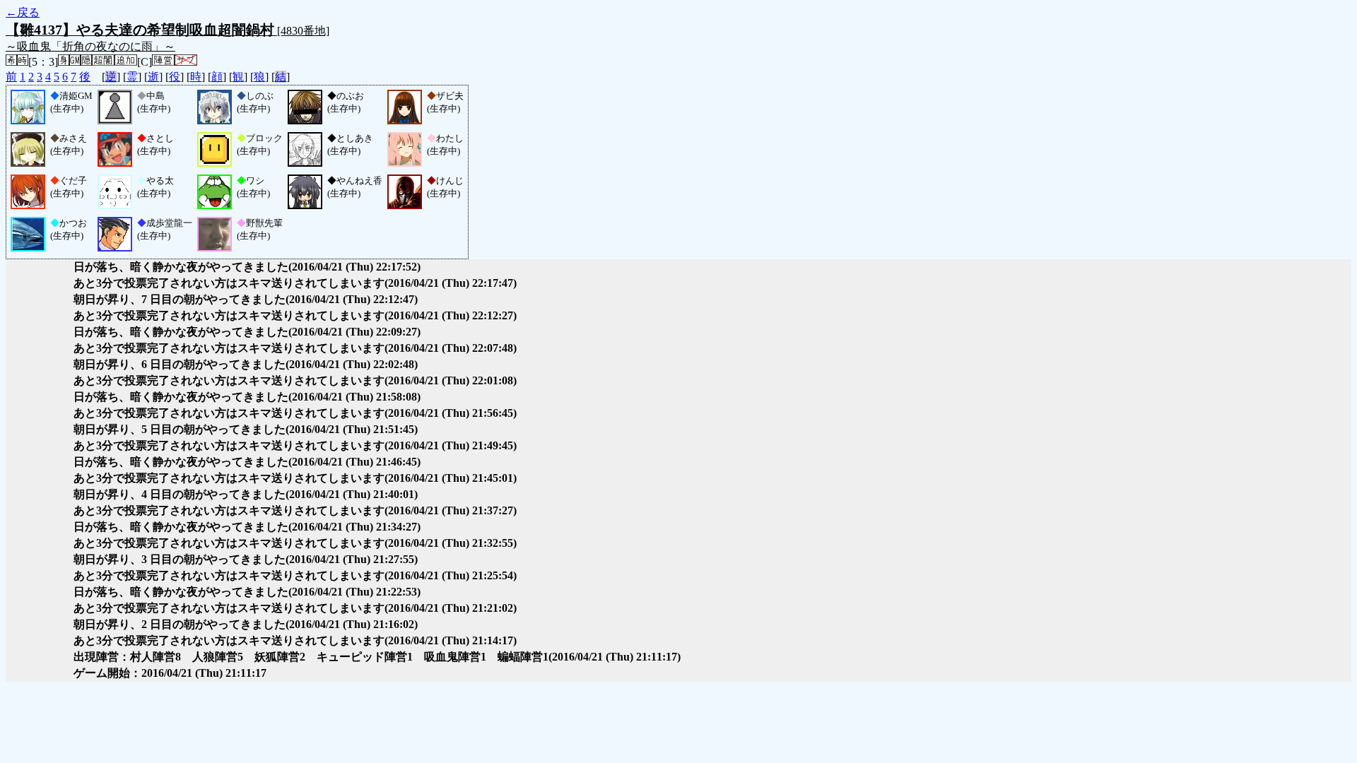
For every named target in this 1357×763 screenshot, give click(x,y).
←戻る (23, 12)
